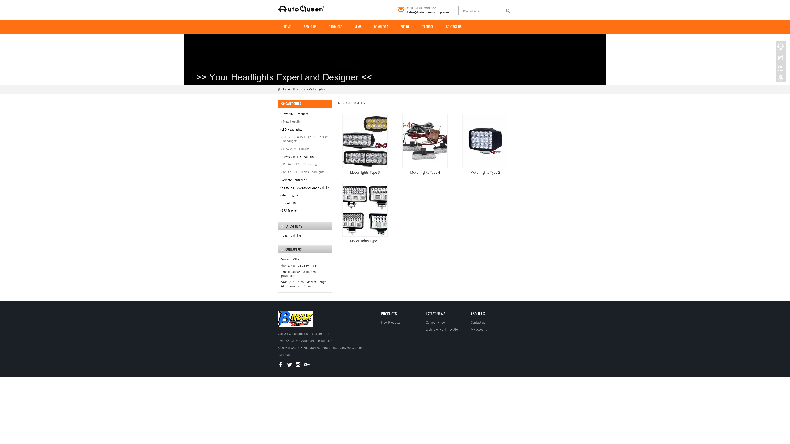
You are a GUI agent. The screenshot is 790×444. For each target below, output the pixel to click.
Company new (435, 322)
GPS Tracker (289, 210)
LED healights (292, 235)
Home (287, 26)
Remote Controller (294, 180)
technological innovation (443, 329)
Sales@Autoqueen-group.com (428, 12)
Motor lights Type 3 (365, 172)
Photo (404, 26)
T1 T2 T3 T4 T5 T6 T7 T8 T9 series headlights (305, 139)
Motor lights (316, 89)
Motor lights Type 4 (425, 172)
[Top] (781, 79)
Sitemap (285, 355)
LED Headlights (291, 129)
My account (479, 329)
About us (310, 26)
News (358, 26)
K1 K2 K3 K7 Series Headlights (303, 172)
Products (335, 26)
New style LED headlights (298, 157)
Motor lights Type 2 (485, 172)
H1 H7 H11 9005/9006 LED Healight (305, 188)
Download (381, 26)
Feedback (427, 26)
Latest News (435, 313)
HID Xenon (288, 203)
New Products (390, 322)
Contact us (454, 26)
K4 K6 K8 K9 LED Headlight (301, 164)
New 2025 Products (294, 114)
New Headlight (293, 121)
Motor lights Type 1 (365, 241)
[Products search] (509, 11)
